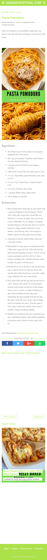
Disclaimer (38, 549)
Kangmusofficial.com (23, 3)
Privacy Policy (26, 549)
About (6, 549)
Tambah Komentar (8, 25)
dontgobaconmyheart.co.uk (27, 333)
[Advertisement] (23, 516)
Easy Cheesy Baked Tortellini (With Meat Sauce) (23, 472)
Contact (14, 549)
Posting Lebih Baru (9, 417)
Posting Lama (38, 417)
